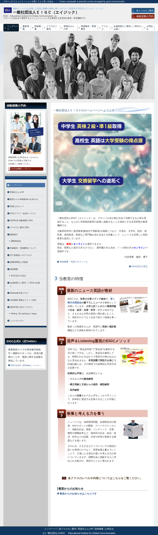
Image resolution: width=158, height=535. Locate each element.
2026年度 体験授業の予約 (21, 220)
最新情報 (26, 27)
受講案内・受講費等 (88, 27)
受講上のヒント (17, 206)
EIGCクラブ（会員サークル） (23, 213)
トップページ (12, 27)
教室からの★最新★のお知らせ (24, 199)
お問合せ (149, 27)
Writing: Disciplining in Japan (24, 313)
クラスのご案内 (51, 27)
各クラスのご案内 (67, 529)
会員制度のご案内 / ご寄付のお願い (127, 27)
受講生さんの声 (69, 27)
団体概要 (37, 27)
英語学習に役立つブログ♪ (21, 307)
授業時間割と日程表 (19, 262)
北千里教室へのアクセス (21, 255)
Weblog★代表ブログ (19, 293)
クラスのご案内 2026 (19, 227)
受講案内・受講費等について (23, 248)
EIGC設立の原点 (18, 276)
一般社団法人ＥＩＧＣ (32, 12)
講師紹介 (14, 234)
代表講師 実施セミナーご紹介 (23, 300)
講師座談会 (16, 241)
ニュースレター (17, 321)
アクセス (105, 27)
